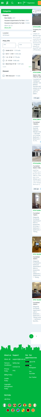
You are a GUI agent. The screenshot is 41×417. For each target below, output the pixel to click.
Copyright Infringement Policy (8, 386)
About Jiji (7, 359)
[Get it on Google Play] (27, 365)
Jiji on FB (32, 362)
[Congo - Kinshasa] (18, 410)
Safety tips (16, 363)
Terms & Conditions (7, 364)
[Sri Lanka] (13, 410)
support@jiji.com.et (19, 359)
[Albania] (28, 410)
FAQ (14, 370)
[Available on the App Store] (27, 362)
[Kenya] (9, 405)
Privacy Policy (6, 370)
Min (5, 44)
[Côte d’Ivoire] (34, 405)
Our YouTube (32, 372)
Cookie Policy (6, 379)
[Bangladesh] (8, 410)
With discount (13, 76)
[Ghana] (24, 405)
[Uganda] (14, 405)
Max (20, 44)
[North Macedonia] (33, 410)
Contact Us (16, 367)
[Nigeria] (4, 405)
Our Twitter (32, 377)
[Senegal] (29, 405)
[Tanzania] (19, 405)
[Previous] (31, 336)
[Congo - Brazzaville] (23, 410)
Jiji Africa (7, 399)
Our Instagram (32, 366)
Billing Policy (8, 375)
